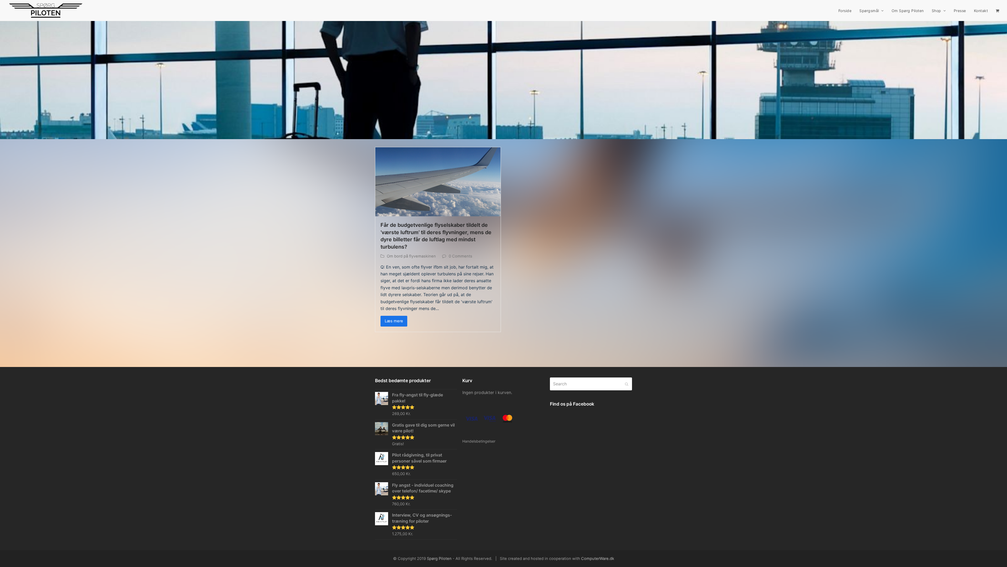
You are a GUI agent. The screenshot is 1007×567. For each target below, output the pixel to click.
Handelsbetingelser (478, 441)
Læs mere (394, 321)
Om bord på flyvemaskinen (411, 256)
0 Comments (460, 256)
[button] (997, 10)
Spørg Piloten (439, 558)
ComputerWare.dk (597, 558)
